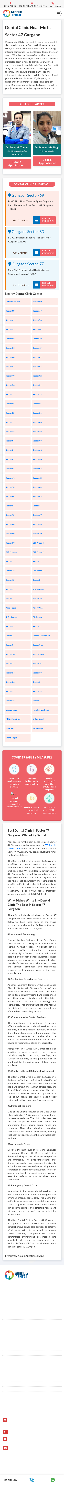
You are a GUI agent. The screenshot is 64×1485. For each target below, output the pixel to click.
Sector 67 (37, 515)
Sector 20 (10, 682)
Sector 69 (10, 533)
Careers (6, 1384)
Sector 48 (37, 366)
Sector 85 (37, 403)
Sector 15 (10, 580)
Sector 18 (37, 672)
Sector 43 (10, 329)
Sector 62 (37, 478)
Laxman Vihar (12, 710)
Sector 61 (10, 478)
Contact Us (8, 1378)
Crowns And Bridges (13, 1337)
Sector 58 (10, 431)
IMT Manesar (12, 617)
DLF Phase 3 (11, 552)
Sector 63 (37, 487)
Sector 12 (10, 663)
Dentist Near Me (10, 1389)
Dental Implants (10, 1322)
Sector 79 (37, 338)
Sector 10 (10, 654)
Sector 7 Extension (41, 635)
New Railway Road (41, 710)
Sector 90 (37, 459)
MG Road (10, 728)
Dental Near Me (13, 301)
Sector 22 (10, 691)
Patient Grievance (11, 1353)
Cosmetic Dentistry (12, 1327)
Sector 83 (10, 311)
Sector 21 (37, 682)
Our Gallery (8, 1373)
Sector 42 (10, 338)
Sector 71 (10, 561)
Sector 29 (37, 598)
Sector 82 (37, 376)
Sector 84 (10, 440)
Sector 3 (36, 580)
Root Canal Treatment (13, 1332)
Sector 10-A (38, 654)
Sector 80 (10, 348)
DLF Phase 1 (38, 570)
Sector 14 (37, 663)
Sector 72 (37, 561)
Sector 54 (10, 403)
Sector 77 (37, 311)
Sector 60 (37, 450)
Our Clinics (8, 1347)
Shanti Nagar (11, 737)
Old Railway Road (13, 719)
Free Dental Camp (11, 1399)
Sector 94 (10, 505)
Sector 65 (37, 496)
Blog (5, 1368)
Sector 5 (36, 626)
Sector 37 (37, 700)
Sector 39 (10, 543)
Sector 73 (10, 570)
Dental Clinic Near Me (13, 1394)
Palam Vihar (38, 608)
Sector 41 (10, 320)
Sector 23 (37, 691)
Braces (6, 1317)
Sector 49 (10, 376)
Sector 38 (37, 524)
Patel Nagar (11, 608)
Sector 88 (37, 440)
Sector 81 (10, 366)
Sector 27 (10, 598)
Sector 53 (37, 394)
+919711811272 (20, 1432)
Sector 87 (10, 459)
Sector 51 (37, 385)
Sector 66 (37, 505)
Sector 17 (10, 672)
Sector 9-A (38, 645)
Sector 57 (10, 422)
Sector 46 (10, 357)
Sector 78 (37, 320)
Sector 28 (10, 700)
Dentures (7, 1342)
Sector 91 (10, 468)
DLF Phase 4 (38, 543)
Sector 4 (9, 626)
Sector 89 (10, 450)
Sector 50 (10, 385)
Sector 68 (10, 524)
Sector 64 (10, 496)
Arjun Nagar (38, 728)
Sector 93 (10, 487)
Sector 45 (37, 348)
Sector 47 (37, 357)
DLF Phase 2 (38, 552)
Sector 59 (37, 431)
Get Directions (21, 220)
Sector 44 (37, 329)
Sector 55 (10, 413)
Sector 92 (37, 468)
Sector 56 (37, 413)
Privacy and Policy (12, 1404)
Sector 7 (9, 635)
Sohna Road (38, 719)
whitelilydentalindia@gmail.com (27, 1448)
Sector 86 (37, 422)
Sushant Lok (38, 589)
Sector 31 (10, 589)
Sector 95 (10, 515)
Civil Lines (37, 617)
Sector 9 (9, 645)
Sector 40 (37, 301)
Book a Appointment (17, 163)
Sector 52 (10, 394)
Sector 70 (37, 533)
